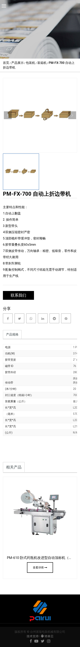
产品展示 (17, 63)
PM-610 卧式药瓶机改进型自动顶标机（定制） (43, 558)
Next (72, 115)
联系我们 (18, 295)
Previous (8, 115)
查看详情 (38, 567)
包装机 (30, 63)
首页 (6, 63)
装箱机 (42, 63)
